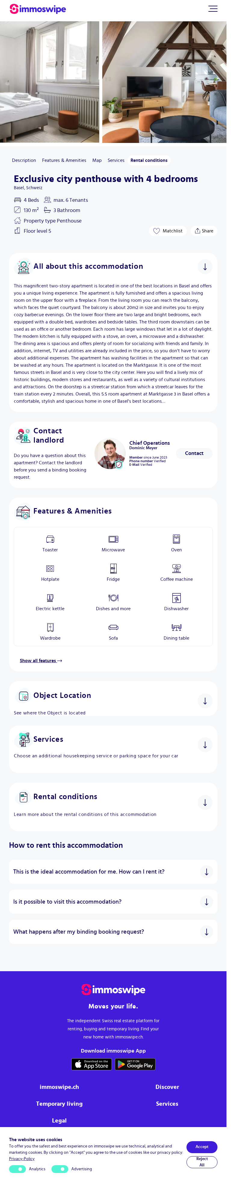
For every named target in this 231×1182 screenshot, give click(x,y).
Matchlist (173, 231)
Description (24, 160)
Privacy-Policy (22, 1159)
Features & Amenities (64, 160)
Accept (202, 1147)
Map (97, 160)
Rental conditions (149, 160)
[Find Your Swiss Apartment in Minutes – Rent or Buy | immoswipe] (38, 9)
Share (207, 229)
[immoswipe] (113, 989)
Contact (194, 453)
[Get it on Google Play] (135, 1064)
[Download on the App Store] (91, 1064)
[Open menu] (212, 9)
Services (116, 160)
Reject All (202, 1162)
